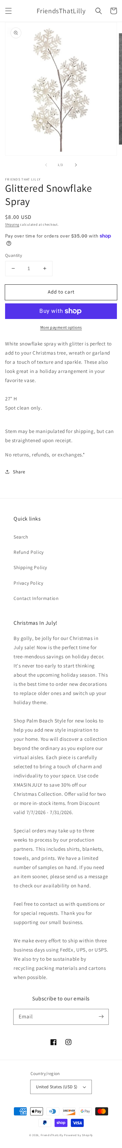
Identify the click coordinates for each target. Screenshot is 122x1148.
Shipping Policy (30, 567)
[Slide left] (46, 164)
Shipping (12, 224)
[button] (8, 10)
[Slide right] (75, 164)
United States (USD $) (56, 1087)
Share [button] (19, 472)
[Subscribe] (101, 1016)
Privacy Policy (28, 583)
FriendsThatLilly (52, 1135)
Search (21, 537)
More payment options (61, 327)
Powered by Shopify (78, 1135)
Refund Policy (29, 552)
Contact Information (36, 598)
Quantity (13, 255)
